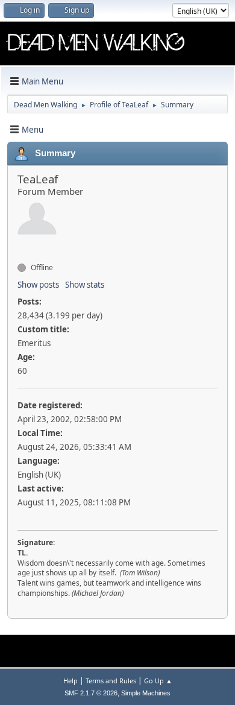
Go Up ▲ (158, 680)
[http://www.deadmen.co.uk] (22, 246)
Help (70, 680)
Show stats (84, 284)
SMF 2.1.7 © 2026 (91, 693)
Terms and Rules (111, 680)
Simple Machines (146, 693)
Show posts (38, 284)
